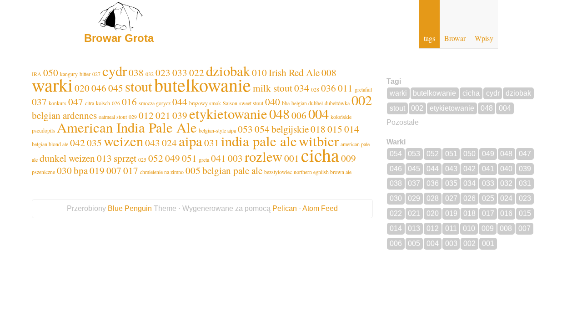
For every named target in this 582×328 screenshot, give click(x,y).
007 (113, 170)
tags (429, 38)
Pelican (284, 208)
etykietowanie (228, 113)
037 (39, 101)
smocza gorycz (155, 103)
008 (328, 72)
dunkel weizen (67, 157)
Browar (455, 38)
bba (286, 103)
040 (272, 101)
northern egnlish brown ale (322, 171)
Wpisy (484, 38)
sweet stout (251, 103)
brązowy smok (205, 103)
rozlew (263, 156)
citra (89, 103)
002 (361, 100)
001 (291, 157)
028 (315, 89)
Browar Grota (119, 38)
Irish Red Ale (294, 72)
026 (116, 103)
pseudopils (43, 130)
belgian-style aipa (217, 130)
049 (172, 157)
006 (298, 115)
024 (169, 142)
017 (130, 170)
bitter (85, 73)
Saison (230, 103)
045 (115, 87)
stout (138, 86)
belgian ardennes (64, 115)
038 (136, 72)
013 (104, 157)
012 (146, 115)
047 (75, 101)
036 (328, 87)
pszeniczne (43, 171)
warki (52, 84)
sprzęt (125, 157)
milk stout (272, 87)
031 (211, 142)
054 (262, 128)
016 (129, 101)
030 (64, 170)
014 (351, 128)
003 (235, 157)
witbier (319, 141)
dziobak (228, 71)
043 (152, 142)
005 (193, 170)
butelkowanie (202, 84)
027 (96, 73)
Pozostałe (402, 122)
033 (488, 183)
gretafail (363, 89)
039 (179, 115)
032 (150, 73)
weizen (123, 141)
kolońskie (341, 116)
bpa (81, 170)
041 (218, 157)
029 (133, 116)
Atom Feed (320, 208)
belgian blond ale (50, 144)
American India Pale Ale (127, 127)
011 (345, 87)
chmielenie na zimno (162, 171)
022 (396, 213)
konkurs (57, 103)
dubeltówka (337, 103)
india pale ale (259, 141)
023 (525, 198)
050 (469, 154)
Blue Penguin (130, 208)
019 (97, 170)
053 (245, 128)
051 (189, 157)
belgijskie (290, 128)
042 (77, 142)
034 (301, 87)
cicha (320, 155)
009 (348, 157)
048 (279, 113)
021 (163, 115)
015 (334, 128)
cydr (114, 71)
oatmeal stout (113, 116)
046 (98, 87)
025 (142, 159)
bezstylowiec (278, 171)
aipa (190, 141)
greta (204, 159)
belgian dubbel (307, 103)
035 (94, 142)
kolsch (103, 103)
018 (318, 128)
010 (259, 72)
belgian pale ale (232, 170)
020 (82, 87)
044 (179, 101)
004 (318, 113)
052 (155, 157)
